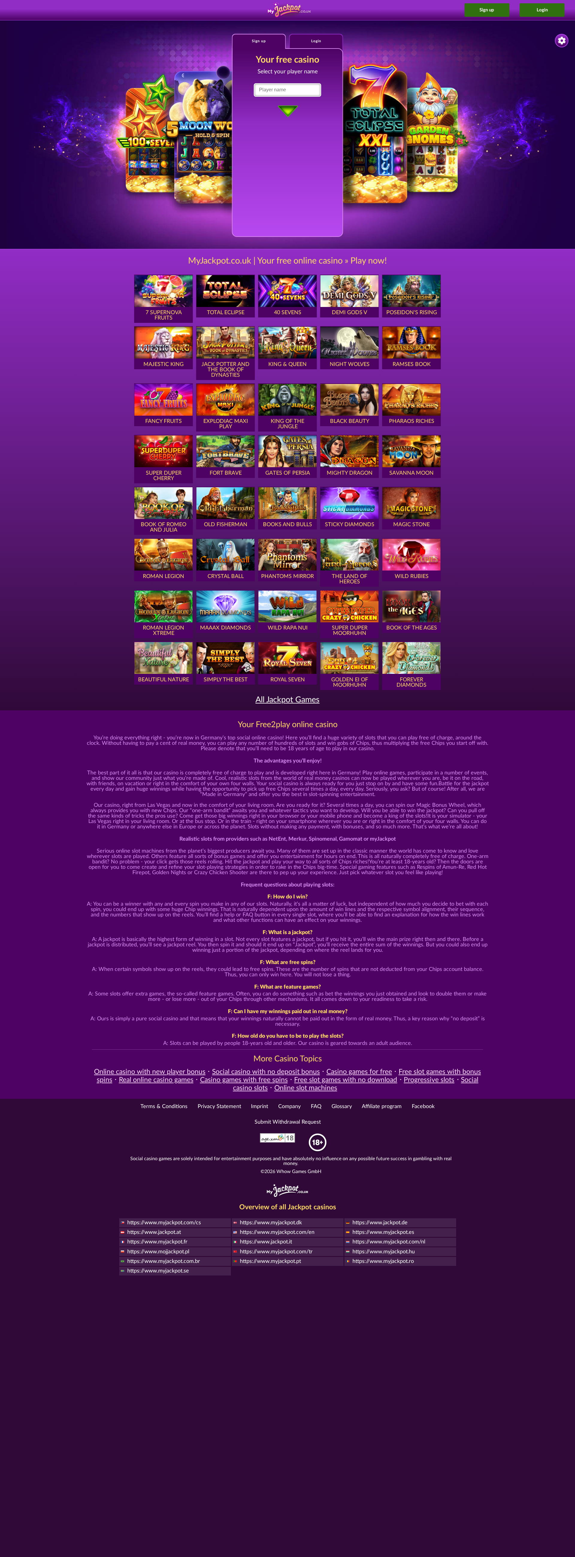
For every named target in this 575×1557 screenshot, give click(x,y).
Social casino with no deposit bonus (266, 1072)
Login (542, 10)
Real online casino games (156, 1080)
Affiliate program (382, 1106)
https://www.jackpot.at (154, 1232)
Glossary (342, 1106)
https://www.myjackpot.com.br (163, 1261)
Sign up (486, 10)
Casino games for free (359, 1072)
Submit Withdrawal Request (288, 1122)
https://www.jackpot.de (380, 1222)
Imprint (259, 1106)
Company (289, 1106)
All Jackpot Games (287, 700)
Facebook (423, 1106)
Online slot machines (305, 1088)
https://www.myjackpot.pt (270, 1261)
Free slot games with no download (345, 1080)
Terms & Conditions (163, 1106)
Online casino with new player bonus (149, 1072)
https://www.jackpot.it (266, 1242)
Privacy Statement (219, 1106)
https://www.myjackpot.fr (157, 1242)
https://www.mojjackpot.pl (158, 1252)
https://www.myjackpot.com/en (277, 1232)
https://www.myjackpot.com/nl (388, 1242)
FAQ (316, 1106)
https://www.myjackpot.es (383, 1232)
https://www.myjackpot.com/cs (164, 1222)
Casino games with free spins (244, 1080)
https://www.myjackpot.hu (383, 1252)
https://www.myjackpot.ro (383, 1261)
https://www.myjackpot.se (158, 1271)
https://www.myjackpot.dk (271, 1222)
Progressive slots (429, 1080)
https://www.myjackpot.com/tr (276, 1252)
